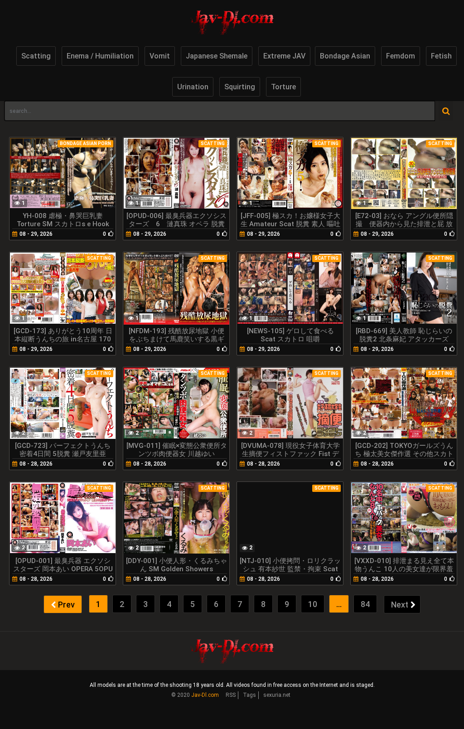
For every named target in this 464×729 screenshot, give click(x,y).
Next (399, 604)
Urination (192, 87)
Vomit (160, 56)
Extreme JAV (284, 56)
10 (312, 604)
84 (365, 604)
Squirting (239, 87)
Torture (283, 87)
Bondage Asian (345, 56)
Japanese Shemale (216, 56)
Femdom (400, 56)
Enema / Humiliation (100, 56)
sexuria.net (276, 695)
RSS (231, 695)
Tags (249, 695)
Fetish (441, 56)
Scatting (36, 56)
